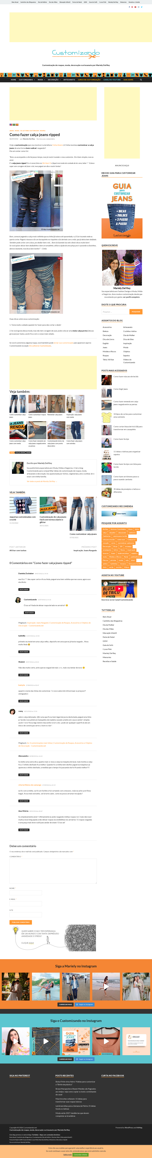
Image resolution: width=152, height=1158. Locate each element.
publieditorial (136, 557)
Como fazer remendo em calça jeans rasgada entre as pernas (37, 443)
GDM (85, 2)
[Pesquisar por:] (122, 311)
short (133, 560)
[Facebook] (129, 7)
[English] (11, 125)
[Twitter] (141, 7)
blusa (130, 529)
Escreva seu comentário (46, 139)
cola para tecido (109, 540)
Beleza (105, 331)
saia (127, 560)
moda (105, 557)
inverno (106, 553)
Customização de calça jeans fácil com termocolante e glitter (53, 519)
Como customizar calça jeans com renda (18, 442)
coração (106, 543)
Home (13, 80)
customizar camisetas (126, 543)
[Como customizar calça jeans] (83, 531)
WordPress (129, 1128)
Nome (13, 888)
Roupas (42, 130)
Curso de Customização (89, 80)
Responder (24, 589)
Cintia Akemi (57, 145)
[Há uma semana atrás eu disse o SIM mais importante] (136, 987)
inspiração (131, 550)
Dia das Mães (53, 2)
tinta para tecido (134, 564)
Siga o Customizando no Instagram (76, 1021)
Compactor (131, 540)
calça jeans (20, 452)
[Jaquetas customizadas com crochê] (23, 514)
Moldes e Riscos (109, 351)
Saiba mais (67, 1154)
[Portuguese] (14, 125)
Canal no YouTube (112, 80)
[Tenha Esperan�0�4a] (53, 950)
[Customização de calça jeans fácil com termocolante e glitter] (53, 514)
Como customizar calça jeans (18, 416)
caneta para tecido (120, 536)
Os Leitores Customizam (29, 130)
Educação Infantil (65, 2)
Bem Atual (15, 2)
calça (105, 533)
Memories (123, 2)
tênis (105, 567)
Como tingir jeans (121, 389)
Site (11, 910)
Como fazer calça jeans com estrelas (74, 442)
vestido (119, 567)
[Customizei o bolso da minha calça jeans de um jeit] (46, 1041)
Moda (40, 80)
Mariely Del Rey (113, 2)
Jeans (12, 130)
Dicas (115, 546)
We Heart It (46, 163)
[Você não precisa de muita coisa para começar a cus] (136, 1041)
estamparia (107, 550)
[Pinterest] (132, 7)
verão (111, 567)
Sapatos (126, 355)
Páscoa (105, 560)
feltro (116, 550)
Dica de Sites (128, 339)
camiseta (132, 533)
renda (121, 560)
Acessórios (107, 327)
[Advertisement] (81, 27)
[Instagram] (138, 7)
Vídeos (126, 567)
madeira (134, 553)
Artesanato (69, 80)
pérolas (113, 560)
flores (123, 550)
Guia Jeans (128, 80)
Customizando (26, 80)
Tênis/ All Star (108, 359)
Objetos (126, 351)
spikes (105, 564)
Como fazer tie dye (121, 439)
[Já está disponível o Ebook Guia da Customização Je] (76, 1041)
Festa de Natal (77, 2)
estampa (128, 546)
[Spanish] (17, 125)
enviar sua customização (63, 343)
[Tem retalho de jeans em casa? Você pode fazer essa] (16, 1041)
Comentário (16, 857)
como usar (121, 540)
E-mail (13, 899)
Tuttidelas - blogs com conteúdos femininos (46, 1135)
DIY (121, 546)
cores (113, 543)
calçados (112, 533)
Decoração (53, 80)
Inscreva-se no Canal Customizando (117, 600)
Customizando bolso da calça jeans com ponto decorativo (56, 443)
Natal (126, 557)
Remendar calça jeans (55, 415)
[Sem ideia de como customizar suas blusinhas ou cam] (106, 1041)
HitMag (139, 1128)
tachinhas (114, 564)
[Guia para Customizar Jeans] (122, 238)
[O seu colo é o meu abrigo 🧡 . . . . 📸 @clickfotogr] (46, 987)
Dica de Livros (108, 339)
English (106, 343)
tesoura (123, 564)
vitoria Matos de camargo (29, 785)
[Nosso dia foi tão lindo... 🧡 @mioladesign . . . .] (16, 987)
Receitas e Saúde (134, 2)
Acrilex (105, 529)
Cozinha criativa (129, 331)
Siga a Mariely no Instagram (76, 966)
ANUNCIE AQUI (122, 165)
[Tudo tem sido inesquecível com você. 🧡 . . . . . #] (106, 987)
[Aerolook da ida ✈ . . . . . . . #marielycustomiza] (76, 987)
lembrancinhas (123, 553)
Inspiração (127, 343)
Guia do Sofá (93, 2)
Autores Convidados (118, 529)
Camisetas (107, 536)
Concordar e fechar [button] (80, 1155)
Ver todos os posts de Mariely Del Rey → (42, 481)
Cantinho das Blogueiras (28, 2)
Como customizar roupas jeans (37, 416)
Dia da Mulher (42, 2)
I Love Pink (102, 2)
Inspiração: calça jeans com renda (74, 416)
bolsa (137, 529)
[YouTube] (135, 7)
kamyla (21, 685)
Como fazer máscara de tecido (126, 376)
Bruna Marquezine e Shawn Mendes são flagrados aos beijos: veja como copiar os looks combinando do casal (76, 1092)
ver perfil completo (131, 297)
